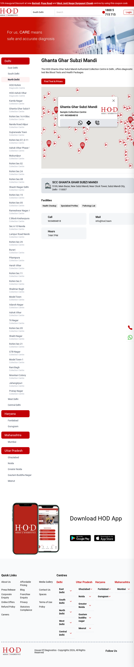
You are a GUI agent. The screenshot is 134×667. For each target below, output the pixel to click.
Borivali (36, 3)
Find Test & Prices (53, 81)
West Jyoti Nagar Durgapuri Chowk (75, 3)
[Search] (103, 12)
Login (129, 12)
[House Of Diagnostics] (11, 651)
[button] (56, 110)
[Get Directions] (88, 122)
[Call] (97, 122)
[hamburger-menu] (45, 219)
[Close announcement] (130, 3)
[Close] (113, 101)
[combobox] (42, 12)
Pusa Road (46, 3)
